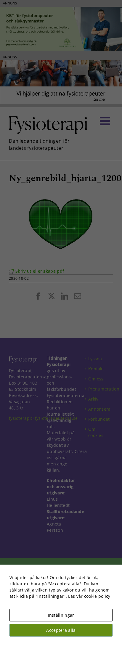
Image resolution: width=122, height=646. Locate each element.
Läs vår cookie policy (89, 596)
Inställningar (61, 615)
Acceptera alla (61, 630)
